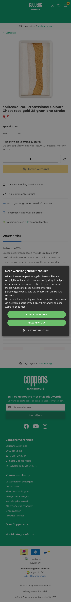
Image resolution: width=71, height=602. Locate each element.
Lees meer (20, 306)
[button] (36, 330)
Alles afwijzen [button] (37, 322)
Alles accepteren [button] (36, 314)
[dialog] (35, 301)
